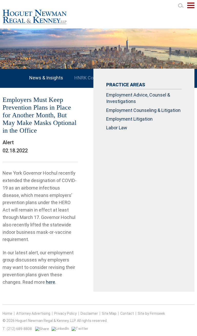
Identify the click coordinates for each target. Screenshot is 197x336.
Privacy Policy (65, 313)
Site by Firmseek (151, 313)
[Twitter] (80, 329)
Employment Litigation (129, 119)
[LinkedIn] (60, 329)
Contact (127, 313)
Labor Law (116, 127)
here (50, 282)
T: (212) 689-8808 (17, 329)
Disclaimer (89, 313)
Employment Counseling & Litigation (143, 110)
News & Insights (46, 77)
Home (7, 313)
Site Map (109, 313)
